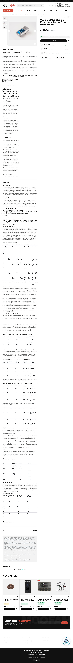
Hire (51, 10)
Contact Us (25, 644)
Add (10, 608)
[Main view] (5, 18)
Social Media (5, 642)
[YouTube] (39, 660)
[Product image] (5, 23)
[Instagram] (34, 660)
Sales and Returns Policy (27, 640)
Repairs (57, 10)
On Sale (21, 10)
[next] (71, 595)
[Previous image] (9, 31)
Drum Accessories (17, 14)
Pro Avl (28, 10)
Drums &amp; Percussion (9, 14)
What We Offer (5, 640)
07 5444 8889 (43, 654)
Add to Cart (54, 40)
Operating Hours (45, 650)
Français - (13, 176)
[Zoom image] (35, 44)
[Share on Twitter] (67, 17)
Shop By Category (7, 10)
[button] (68, 40)
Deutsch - (9, 176)
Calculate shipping (66, 49)
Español (16, 176)
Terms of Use (33, 652)
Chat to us (43, 58)
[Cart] (52, 5)
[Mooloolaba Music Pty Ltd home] (9, 5)
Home (3, 14)
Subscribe (64, 622)
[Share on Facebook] (64, 17)
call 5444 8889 (48, 58)
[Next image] (35, 31)
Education (43, 10)
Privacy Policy (25, 642)
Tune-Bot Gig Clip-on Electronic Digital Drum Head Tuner (37, 14)
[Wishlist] (49, 5)
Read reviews (42, 26)
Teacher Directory (46, 640)
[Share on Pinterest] (69, 17)
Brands (35, 10)
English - (5, 176)
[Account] (47, 5)
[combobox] (30, 5)
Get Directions (38, 650)
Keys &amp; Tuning (24, 14)
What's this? (68, 36)
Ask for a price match (60, 58)
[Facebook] (36, 660)
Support (65, 10)
